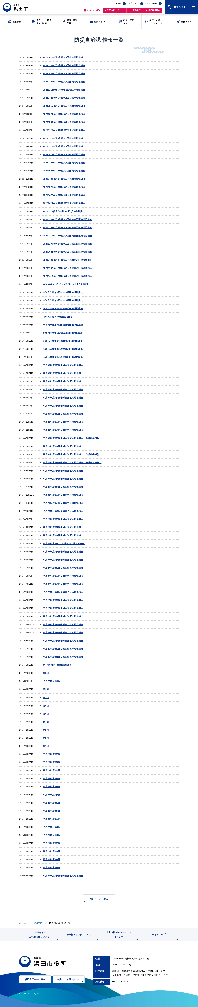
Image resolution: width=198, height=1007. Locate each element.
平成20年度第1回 (51, 867)
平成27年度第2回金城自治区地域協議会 (63, 600)
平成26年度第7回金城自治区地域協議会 (63, 616)
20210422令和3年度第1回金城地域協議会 (64, 195)
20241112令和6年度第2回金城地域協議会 (64, 89)
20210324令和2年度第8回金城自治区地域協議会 (67, 219)
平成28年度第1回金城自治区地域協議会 (63, 535)
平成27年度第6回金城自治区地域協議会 (63, 568)
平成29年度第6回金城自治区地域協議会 (63, 470)
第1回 (46, 697)
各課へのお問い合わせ (68, 979)
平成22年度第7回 (51, 681)
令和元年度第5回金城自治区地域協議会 (63, 333)
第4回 (46, 722)
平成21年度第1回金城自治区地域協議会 (63, 875)
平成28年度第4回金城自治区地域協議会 (63, 511)
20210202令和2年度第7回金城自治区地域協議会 (67, 227)
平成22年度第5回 (51, 803)
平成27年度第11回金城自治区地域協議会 (64, 543)
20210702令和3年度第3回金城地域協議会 (64, 179)
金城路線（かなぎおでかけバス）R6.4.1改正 (66, 284)
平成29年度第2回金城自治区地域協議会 (63, 503)
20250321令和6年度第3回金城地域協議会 (64, 81)
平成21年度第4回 (51, 835)
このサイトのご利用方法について (39, 934)
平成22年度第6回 (51, 794)
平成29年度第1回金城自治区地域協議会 (63, 446)
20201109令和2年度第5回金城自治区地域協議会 (67, 243)
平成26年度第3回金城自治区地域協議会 (63, 640)
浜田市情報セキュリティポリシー (118, 934)
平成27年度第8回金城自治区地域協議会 (63, 559)
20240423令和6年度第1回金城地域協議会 (64, 98)
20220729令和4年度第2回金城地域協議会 (64, 146)
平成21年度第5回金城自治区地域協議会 (63, 405)
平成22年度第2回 (51, 819)
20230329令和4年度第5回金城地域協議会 (64, 130)
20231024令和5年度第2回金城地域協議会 (64, 114)
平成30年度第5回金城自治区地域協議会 (63, 422)
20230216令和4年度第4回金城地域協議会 (64, 138)
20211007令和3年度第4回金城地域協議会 (64, 170)
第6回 (46, 705)
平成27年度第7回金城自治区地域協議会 (63, 551)
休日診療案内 (154, 10)
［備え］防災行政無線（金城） (59, 316)
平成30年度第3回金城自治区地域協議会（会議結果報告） (72, 438)
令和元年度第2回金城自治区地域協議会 (63, 292)
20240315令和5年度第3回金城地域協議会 (64, 106)
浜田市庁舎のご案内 (35, 979)
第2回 (46, 689)
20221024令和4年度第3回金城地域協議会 (64, 203)
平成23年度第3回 (51, 770)
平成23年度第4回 (51, 762)
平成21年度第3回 (51, 843)
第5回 (46, 713)
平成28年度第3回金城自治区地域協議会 (63, 519)
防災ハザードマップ (116, 10)
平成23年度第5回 (51, 754)
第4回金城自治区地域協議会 (57, 665)
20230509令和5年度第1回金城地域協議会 (64, 122)
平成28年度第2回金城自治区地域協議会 (63, 527)
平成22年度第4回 (51, 811)
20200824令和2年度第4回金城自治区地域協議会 (67, 252)
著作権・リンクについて (79, 934)
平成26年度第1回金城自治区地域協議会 (63, 657)
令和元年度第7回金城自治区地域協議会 (63, 308)
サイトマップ (159, 934)
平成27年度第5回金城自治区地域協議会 (63, 576)
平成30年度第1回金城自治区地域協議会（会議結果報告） (72, 454)
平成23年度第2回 (51, 778)
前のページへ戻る (99, 899)
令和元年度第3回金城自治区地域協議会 (63, 341)
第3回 (46, 673)
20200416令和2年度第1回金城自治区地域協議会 (67, 276)
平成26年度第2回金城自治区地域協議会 (63, 649)
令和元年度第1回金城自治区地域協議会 (63, 357)
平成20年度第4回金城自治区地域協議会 (63, 397)
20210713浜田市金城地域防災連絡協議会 (64, 211)
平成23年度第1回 (51, 786)
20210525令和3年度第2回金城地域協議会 (64, 187)
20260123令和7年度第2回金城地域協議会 (64, 65)
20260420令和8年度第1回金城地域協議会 (64, 57)
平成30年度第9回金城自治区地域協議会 (63, 365)
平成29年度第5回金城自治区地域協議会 (63, 478)
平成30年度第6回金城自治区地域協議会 (63, 414)
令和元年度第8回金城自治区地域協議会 (63, 300)
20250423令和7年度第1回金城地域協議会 (64, 73)
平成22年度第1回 (51, 827)
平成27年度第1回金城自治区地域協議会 (63, 592)
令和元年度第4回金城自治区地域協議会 (63, 349)
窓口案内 (38, 923)
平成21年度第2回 (51, 851)
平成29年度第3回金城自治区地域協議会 (63, 495)
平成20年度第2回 (51, 859)
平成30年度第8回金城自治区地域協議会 (63, 373)
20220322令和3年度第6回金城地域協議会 (64, 162)
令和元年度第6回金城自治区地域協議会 (63, 324)
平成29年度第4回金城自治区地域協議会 (63, 487)
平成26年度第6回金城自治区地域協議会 (63, 624)
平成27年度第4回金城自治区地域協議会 (63, 584)
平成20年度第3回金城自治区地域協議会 (63, 389)
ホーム (22, 923)
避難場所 (137, 10)
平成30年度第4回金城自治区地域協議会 (63, 430)
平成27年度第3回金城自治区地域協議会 (63, 608)
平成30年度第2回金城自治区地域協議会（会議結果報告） (72, 462)
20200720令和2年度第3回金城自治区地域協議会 (67, 260)
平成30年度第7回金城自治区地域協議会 (63, 381)
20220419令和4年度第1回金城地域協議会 (64, 154)
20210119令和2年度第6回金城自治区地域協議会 (67, 235)
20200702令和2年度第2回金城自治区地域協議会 (67, 268)
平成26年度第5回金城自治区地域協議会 (63, 632)
